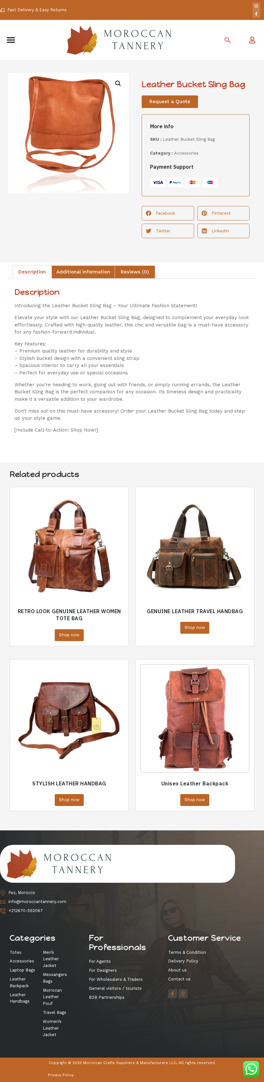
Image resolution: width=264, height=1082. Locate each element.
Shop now (69, 634)
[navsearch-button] (227, 40)
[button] (11, 40)
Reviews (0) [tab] (135, 272)
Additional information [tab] (83, 272)
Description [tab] (32, 272)
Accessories (186, 153)
